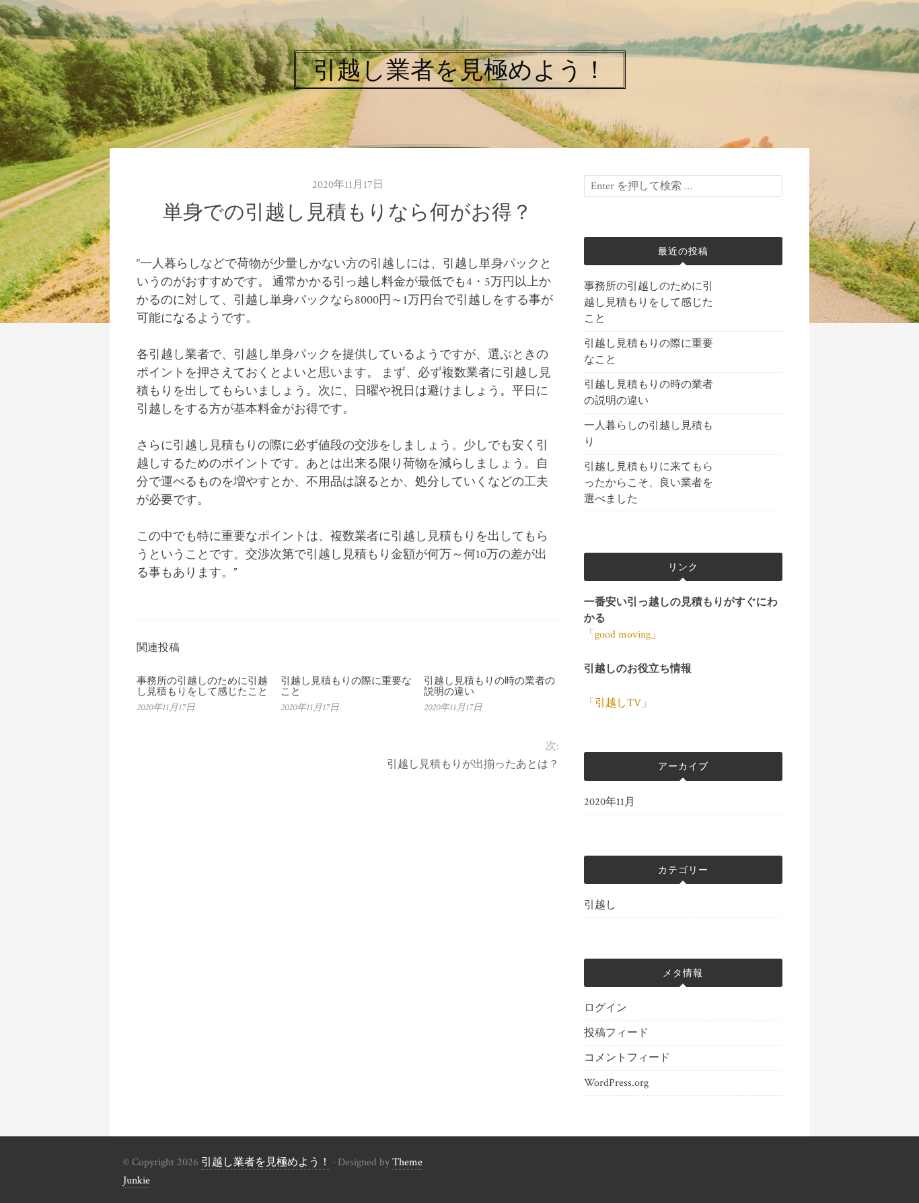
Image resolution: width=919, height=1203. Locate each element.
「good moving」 (622, 634)
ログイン (605, 1008)
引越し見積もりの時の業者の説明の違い (489, 686)
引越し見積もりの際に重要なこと (346, 686)
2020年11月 (609, 802)
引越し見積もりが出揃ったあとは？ (472, 764)
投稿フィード (616, 1033)
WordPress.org (616, 1083)
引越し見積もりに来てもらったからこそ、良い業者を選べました (648, 483)
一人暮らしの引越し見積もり (648, 434)
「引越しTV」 (618, 703)
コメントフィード (627, 1058)
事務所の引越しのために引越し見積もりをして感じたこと (202, 686)
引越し (600, 905)
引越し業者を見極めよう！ (265, 1162)
